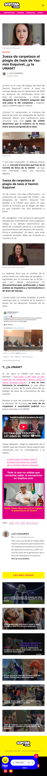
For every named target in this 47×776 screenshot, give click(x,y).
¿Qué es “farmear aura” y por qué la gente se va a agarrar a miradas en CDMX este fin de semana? (23, 726)
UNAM (22, 523)
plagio (11, 523)
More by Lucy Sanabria (20, 559)
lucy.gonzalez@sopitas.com (24, 537)
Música (7, 647)
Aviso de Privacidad (12, 751)
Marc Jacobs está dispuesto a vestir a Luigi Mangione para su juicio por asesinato (21, 625)
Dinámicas (30, 13)
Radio (40, 13)
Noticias (6, 52)
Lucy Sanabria (16, 73)
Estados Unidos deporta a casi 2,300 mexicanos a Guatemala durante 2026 (22, 702)
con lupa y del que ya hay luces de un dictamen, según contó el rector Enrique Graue (23, 379)
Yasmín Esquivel (32, 523)
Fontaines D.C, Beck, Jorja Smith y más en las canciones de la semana (23, 651)
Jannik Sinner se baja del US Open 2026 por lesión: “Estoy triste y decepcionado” (22, 676)
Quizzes (20, 13)
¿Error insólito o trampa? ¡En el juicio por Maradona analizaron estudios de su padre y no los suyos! (23, 599)
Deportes (8, 595)
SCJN (17, 523)
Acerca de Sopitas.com (31, 751)
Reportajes (9, 13)
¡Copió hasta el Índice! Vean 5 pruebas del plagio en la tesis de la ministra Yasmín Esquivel (22, 462)
